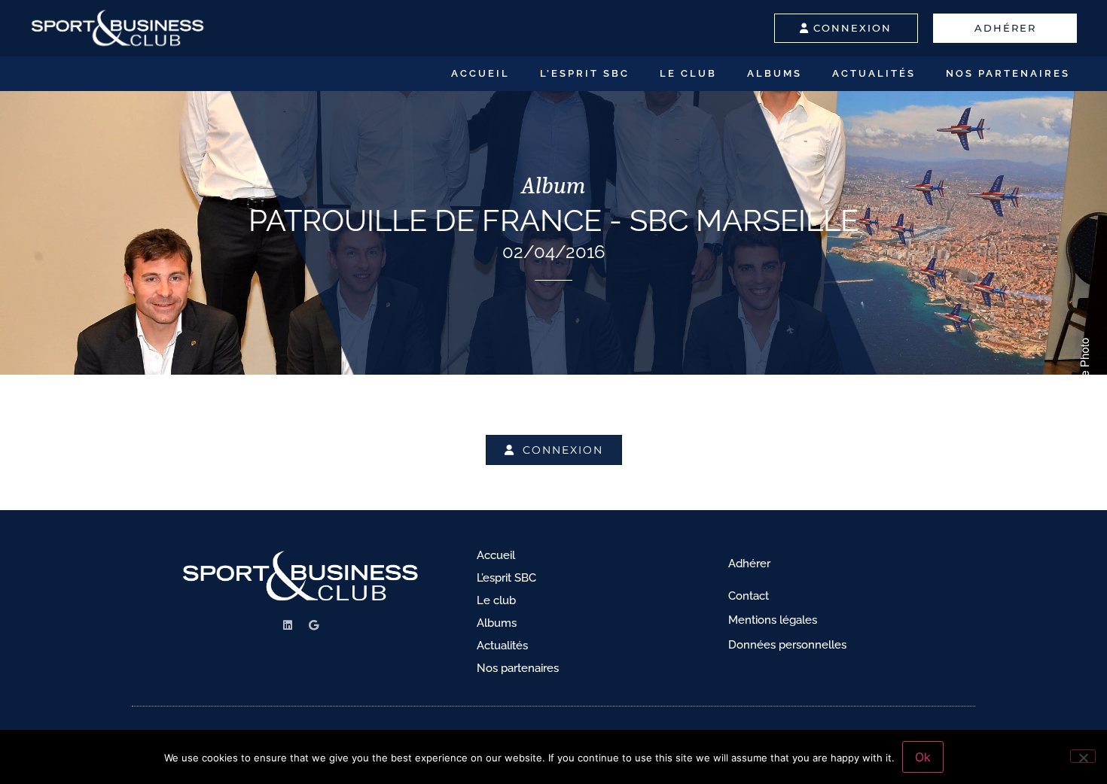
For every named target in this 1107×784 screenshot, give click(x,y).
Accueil (480, 73)
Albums (774, 73)
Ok (923, 756)
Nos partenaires (1008, 73)
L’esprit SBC (585, 73)
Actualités (874, 73)
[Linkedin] (287, 625)
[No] (1083, 756)
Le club (688, 73)
